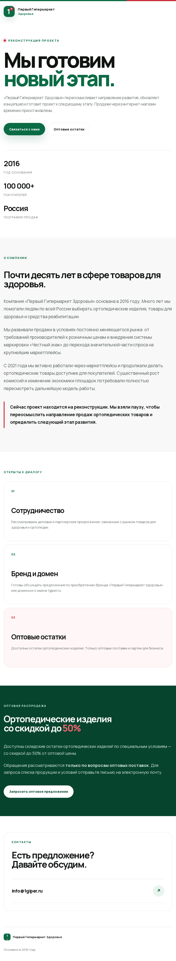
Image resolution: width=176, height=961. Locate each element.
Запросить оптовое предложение (38, 791)
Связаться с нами (24, 129)
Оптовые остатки (69, 129)
